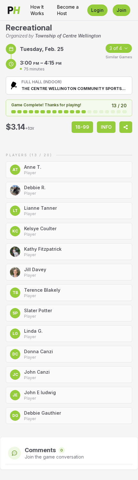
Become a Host (68, 10)
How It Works (37, 10)
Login (97, 10)
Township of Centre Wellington (68, 35)
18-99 (82, 127)
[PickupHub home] (14, 10)
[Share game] (125, 127)
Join (121, 10)
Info (106, 127)
